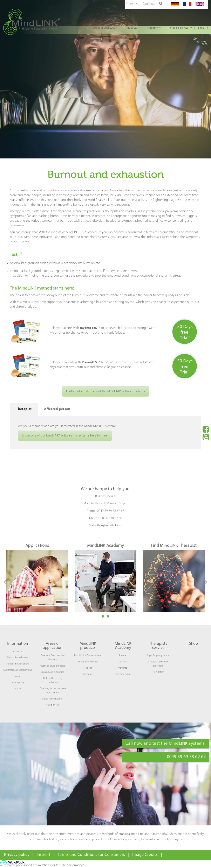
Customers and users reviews (17, 670)
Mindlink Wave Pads (88, 662)
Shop (201, 28)
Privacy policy (17, 682)
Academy (152, 28)
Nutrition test (52, 705)
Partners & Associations (17, 664)
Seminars (123, 662)
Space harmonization (52, 699)
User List (132, 4)
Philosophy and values (17, 657)
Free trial (88, 668)
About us (17, 651)
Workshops (123, 668)
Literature (88, 674)
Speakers (123, 655)
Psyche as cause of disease (52, 666)
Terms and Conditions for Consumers (91, 855)
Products (132, 28)
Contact (149, 4)
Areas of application (105, 28)
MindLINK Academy (123, 646)
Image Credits (145, 855)
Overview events (123, 674)
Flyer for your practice (158, 655)
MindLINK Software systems (88, 655)
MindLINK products (88, 646)
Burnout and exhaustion (52, 672)
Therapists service (178, 28)
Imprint (17, 688)
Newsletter (158, 672)
